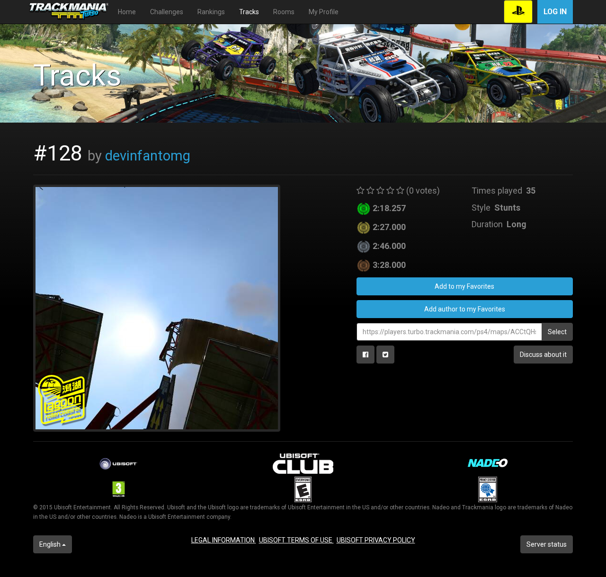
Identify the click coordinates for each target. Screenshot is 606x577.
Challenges (166, 12)
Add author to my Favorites (464, 309)
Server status (546, 544)
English (50, 544)
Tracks (249, 12)
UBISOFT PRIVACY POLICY (376, 540)
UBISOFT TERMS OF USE (296, 540)
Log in (555, 11)
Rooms (283, 12)
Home (127, 12)
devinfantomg (147, 156)
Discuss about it (543, 354)
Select (557, 332)
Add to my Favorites (464, 286)
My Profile (324, 12)
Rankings (211, 12)
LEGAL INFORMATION (223, 540)
